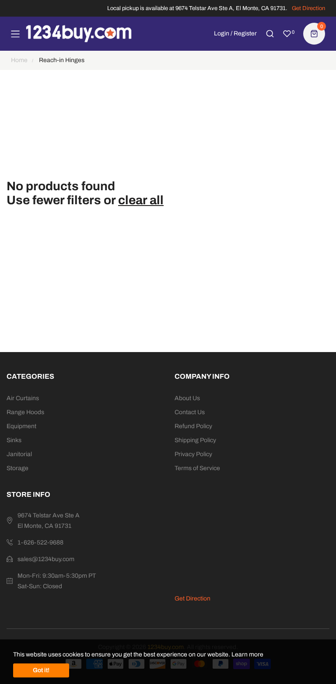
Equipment (21, 426)
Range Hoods (25, 412)
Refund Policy (193, 426)
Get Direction (308, 8)
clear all (141, 200)
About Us (187, 398)
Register (245, 33)
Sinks (14, 440)
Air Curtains (23, 398)
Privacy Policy (193, 454)
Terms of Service (197, 468)
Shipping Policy (195, 440)
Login (221, 33)
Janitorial (19, 454)
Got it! (41, 670)
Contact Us (190, 412)
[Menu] (15, 33)
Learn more (247, 654)
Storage (17, 468)
